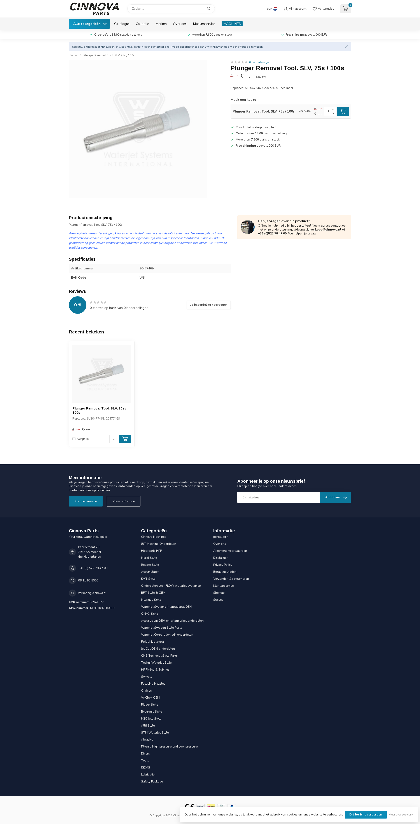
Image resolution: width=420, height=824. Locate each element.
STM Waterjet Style (155, 732)
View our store (123, 501)
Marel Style (149, 558)
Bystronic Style (151, 712)
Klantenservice (204, 23)
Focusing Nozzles (153, 684)
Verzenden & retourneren (231, 579)
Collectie (142, 23)
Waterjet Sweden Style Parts (161, 628)
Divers (145, 753)
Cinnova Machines (153, 537)
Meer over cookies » (401, 814)
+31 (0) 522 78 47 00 (92, 568)
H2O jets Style (151, 718)
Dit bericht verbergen (365, 814)
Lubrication (148, 774)
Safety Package (152, 781)
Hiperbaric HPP (151, 551)
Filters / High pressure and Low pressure (169, 746)
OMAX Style (149, 614)
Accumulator (150, 572)
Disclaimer (220, 558)
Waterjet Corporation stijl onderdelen (167, 635)
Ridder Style (149, 705)
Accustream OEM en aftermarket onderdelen (172, 621)
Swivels (146, 677)
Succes (218, 600)
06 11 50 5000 (88, 580)
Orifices (146, 691)
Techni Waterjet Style (156, 663)
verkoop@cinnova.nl (325, 229)
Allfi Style (148, 725)
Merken (161, 23)
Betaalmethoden (224, 572)
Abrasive (147, 739)
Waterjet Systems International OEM (166, 607)
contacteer (157, 47)
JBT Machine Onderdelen (158, 544)
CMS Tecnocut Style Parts (159, 656)
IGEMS (145, 767)
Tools (145, 760)
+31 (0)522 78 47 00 (272, 233)
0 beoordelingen (259, 62)
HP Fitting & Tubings (155, 670)
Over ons (180, 23)
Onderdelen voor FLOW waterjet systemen (171, 586)
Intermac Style (151, 600)
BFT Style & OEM (153, 593)
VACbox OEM (150, 698)
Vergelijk (83, 439)
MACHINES (232, 23)
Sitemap (219, 593)
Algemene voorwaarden (230, 551)
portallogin (220, 537)
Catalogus (122, 23)
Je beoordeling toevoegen (209, 305)
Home (73, 55)
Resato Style (150, 565)
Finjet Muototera (152, 642)
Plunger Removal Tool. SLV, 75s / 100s (109, 55)
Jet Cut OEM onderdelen (158, 649)
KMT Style (148, 579)
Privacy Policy (222, 565)
